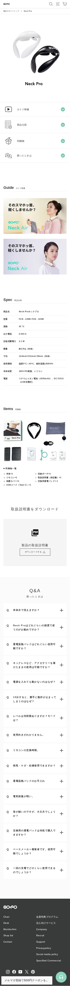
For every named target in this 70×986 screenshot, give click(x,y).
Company (41, 929)
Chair (6, 916)
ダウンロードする (33, 552)
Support (40, 941)
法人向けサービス (46, 923)
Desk (6, 923)
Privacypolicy (43, 948)
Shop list (8, 935)
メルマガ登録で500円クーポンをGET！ (26, 980)
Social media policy (47, 954)
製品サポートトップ (11, 11)
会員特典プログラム (47, 916)
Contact (7, 941)
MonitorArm (10, 929)
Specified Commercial (48, 960)
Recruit (40, 935)
